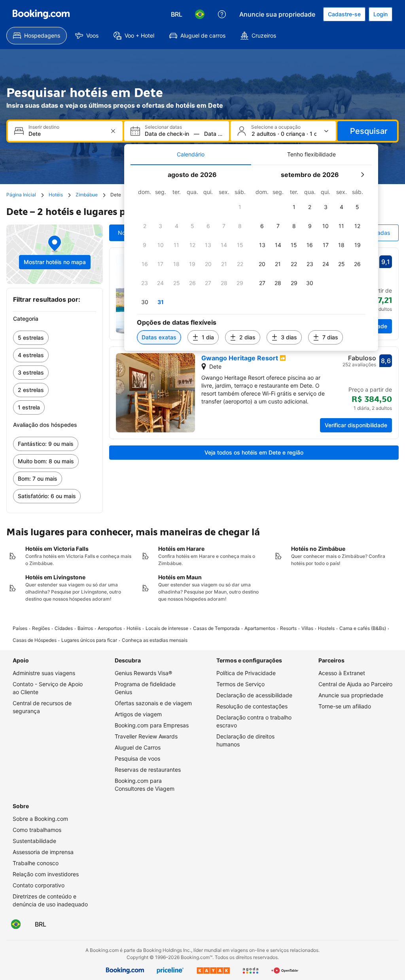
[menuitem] (36, 35)
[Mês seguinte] (362, 174)
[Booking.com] (41, 14)
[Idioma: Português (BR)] (199, 14)
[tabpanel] (251, 258)
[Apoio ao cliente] (221, 14)
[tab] (191, 154)
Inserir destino (43, 127)
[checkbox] (240, 207)
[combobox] (66, 133)
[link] (54, 338)
